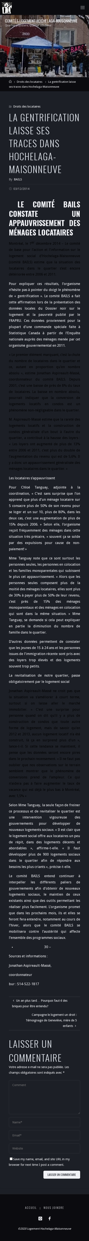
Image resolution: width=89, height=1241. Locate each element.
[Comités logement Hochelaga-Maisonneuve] (7, 7)
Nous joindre (54, 1208)
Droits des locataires (29, 81)
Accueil (31, 1208)
